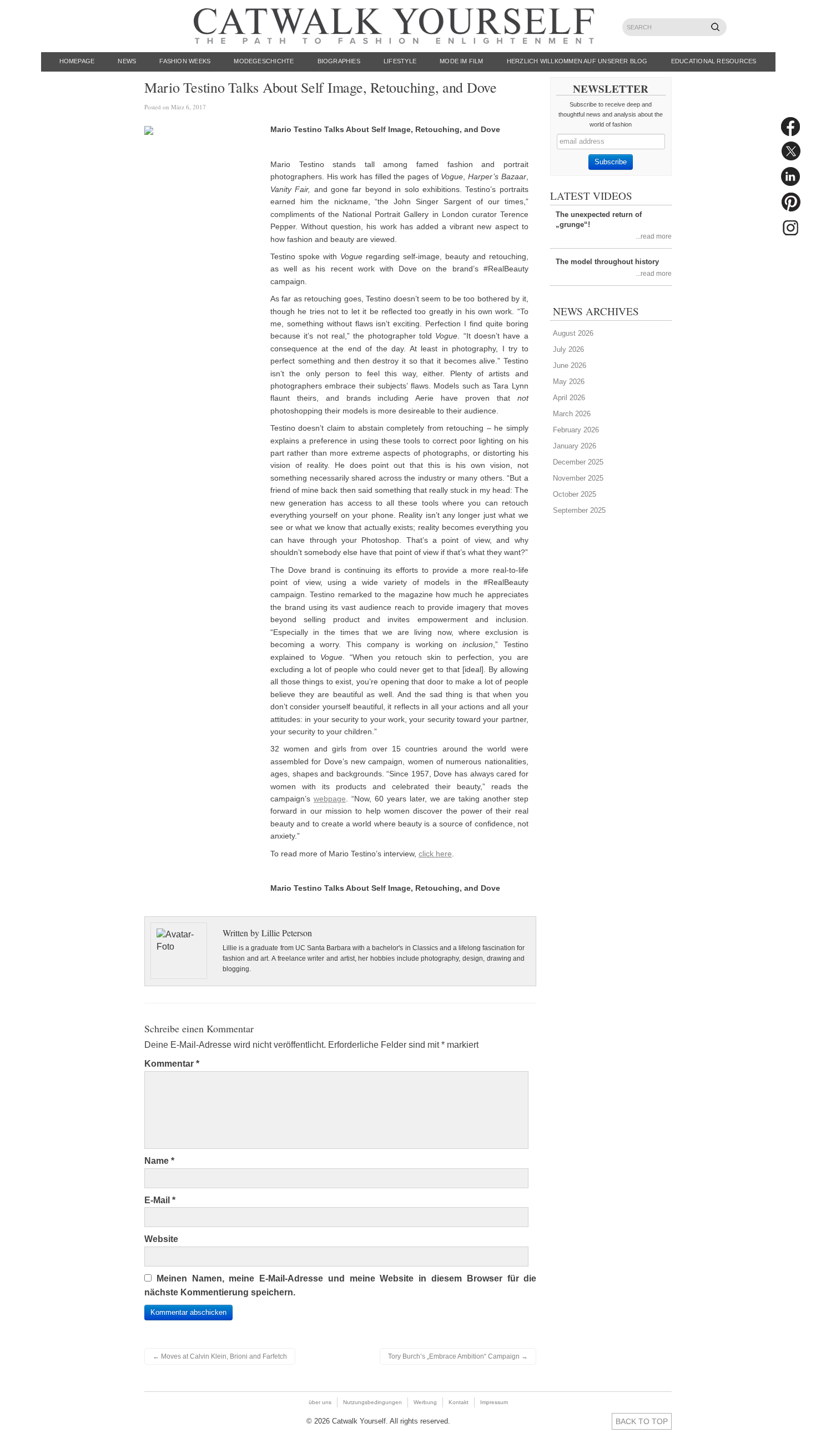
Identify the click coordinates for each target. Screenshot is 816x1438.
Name (159, 1160)
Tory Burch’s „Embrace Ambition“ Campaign (458, 1356)
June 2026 (569, 365)
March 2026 (572, 414)
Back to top (642, 1421)
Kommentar (171, 1063)
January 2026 (574, 446)
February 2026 (576, 430)
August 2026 (573, 333)
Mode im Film (461, 61)
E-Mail (159, 1200)
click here (435, 853)
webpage (330, 798)
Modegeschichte (264, 61)
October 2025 (574, 494)
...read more (654, 236)
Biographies (339, 61)
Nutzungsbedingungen (372, 1402)
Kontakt (459, 1402)
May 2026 (569, 381)
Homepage (77, 61)
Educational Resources (714, 61)
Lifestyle (400, 61)
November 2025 (578, 478)
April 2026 (569, 397)
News (127, 61)
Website (161, 1239)
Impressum (494, 1402)
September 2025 (579, 510)
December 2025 (578, 462)
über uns (320, 1402)
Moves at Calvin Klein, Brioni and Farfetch (220, 1356)
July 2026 (568, 349)
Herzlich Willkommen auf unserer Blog (577, 61)
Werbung (425, 1402)
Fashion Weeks (184, 61)
